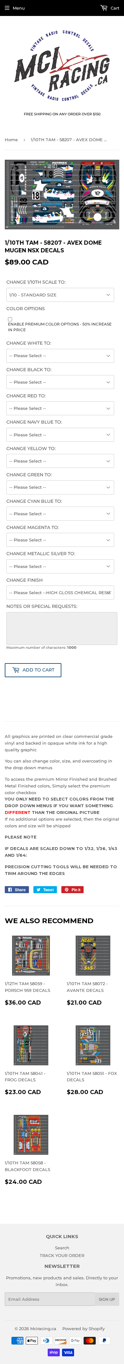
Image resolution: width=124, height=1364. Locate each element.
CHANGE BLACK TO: (29, 369)
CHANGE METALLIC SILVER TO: (40, 553)
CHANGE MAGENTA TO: (32, 527)
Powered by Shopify (83, 1328)
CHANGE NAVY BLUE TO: (34, 422)
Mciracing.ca (43, 1328)
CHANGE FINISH (24, 580)
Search (62, 1247)
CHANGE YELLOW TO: (31, 448)
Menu (19, 8)
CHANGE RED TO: (26, 396)
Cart (114, 8)
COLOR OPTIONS (25, 308)
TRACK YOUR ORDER (62, 1255)
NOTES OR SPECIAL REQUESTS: (41, 606)
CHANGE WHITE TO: (28, 343)
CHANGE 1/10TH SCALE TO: (35, 282)
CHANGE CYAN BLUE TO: (34, 501)
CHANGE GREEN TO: (29, 475)
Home (11, 139)
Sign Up (107, 1299)
